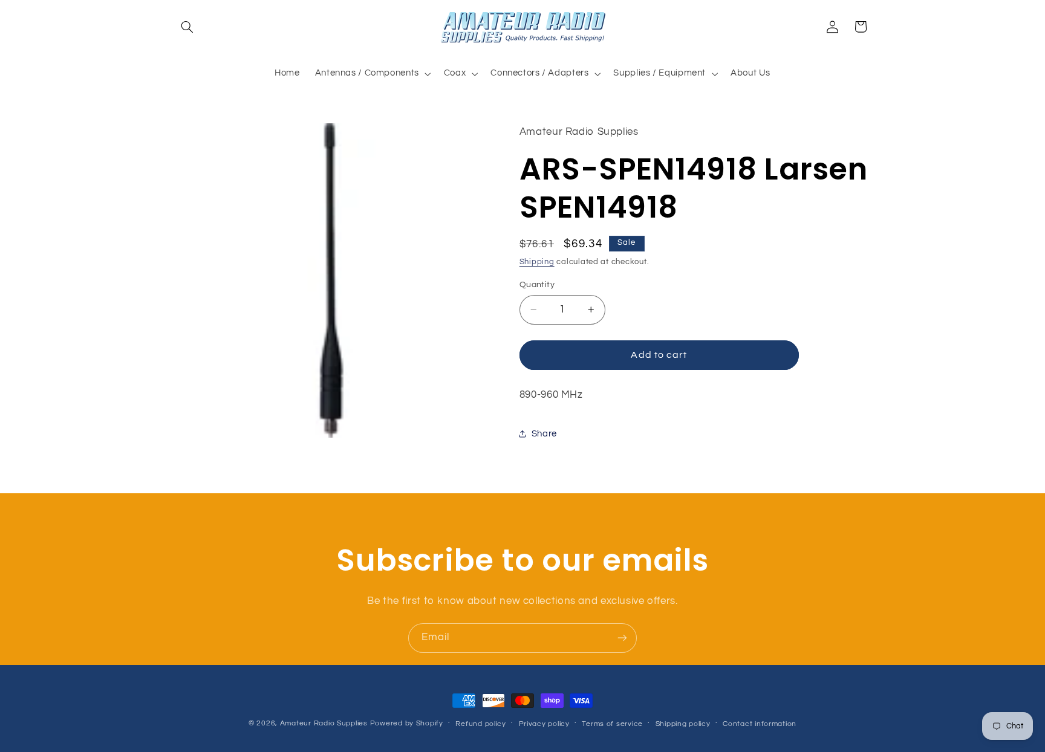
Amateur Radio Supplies (324, 723)
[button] (187, 27)
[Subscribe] (622, 638)
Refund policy (480, 724)
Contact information (759, 724)
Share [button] (544, 433)
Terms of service (612, 724)
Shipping (537, 262)
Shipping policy (683, 724)
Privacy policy (544, 724)
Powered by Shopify (406, 723)
